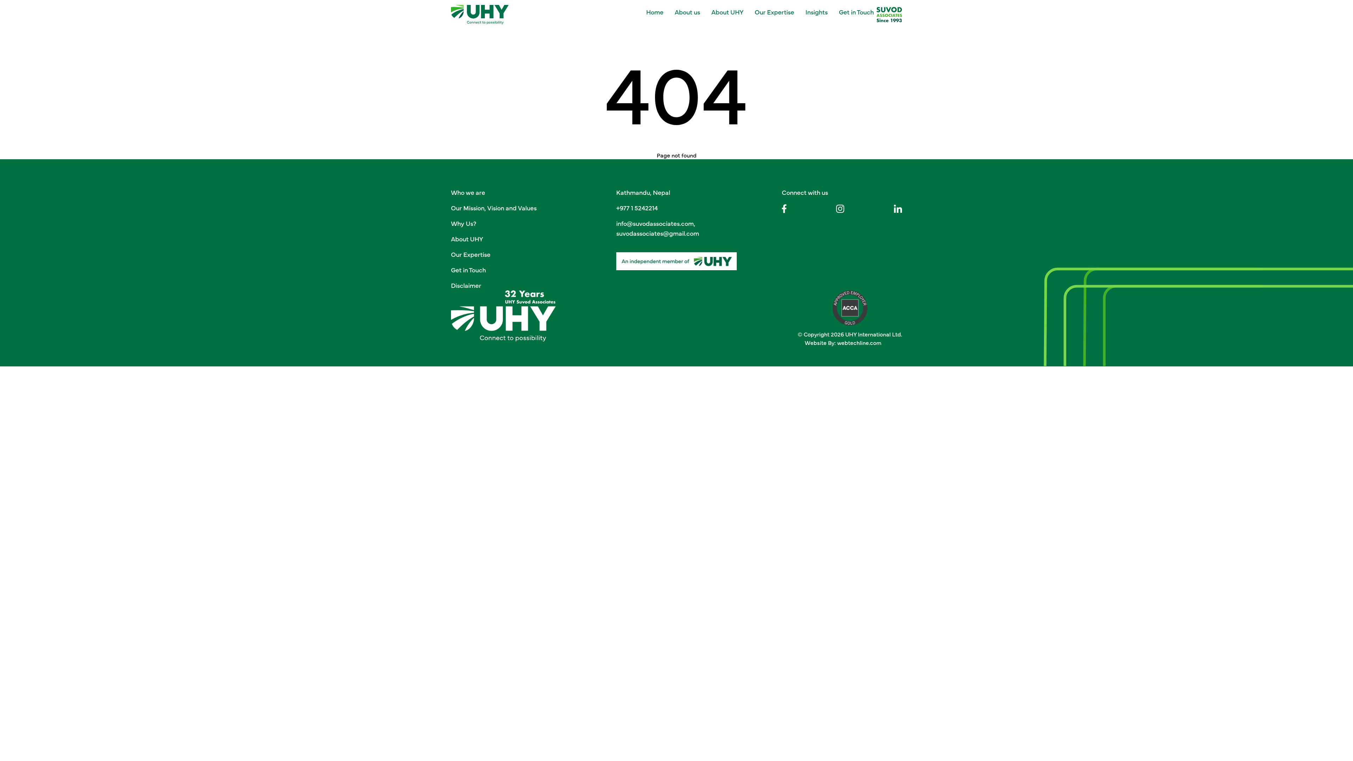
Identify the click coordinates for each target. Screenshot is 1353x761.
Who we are (468, 192)
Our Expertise (470, 254)
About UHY (727, 11)
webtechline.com (859, 342)
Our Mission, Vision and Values (494, 207)
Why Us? (463, 223)
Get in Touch (856, 11)
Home (654, 11)
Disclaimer (466, 285)
